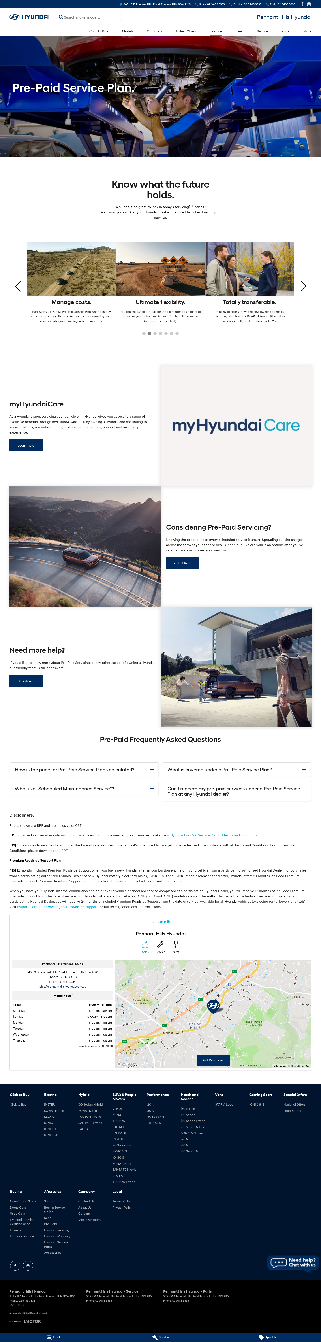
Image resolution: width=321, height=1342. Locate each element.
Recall (48, 1218)
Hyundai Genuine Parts (56, 1244)
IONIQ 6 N (256, 1104)
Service (262, 31)
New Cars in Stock (23, 1201)
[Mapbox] (127, 1064)
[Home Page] (29, 17)
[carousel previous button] (18, 286)
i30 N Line (188, 1108)
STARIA (118, 1176)
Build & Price (182, 563)
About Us (84, 1207)
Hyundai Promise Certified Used (22, 1222)
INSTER (49, 1104)
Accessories (52, 1252)
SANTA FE (119, 1127)
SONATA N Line (192, 1133)
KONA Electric (54, 1110)
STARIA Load (224, 1104)
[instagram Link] (309, 4)
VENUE (118, 1108)
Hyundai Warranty (57, 1236)
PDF (64, 850)
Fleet (239, 31)
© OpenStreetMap (299, 1066)
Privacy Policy (122, 1207)
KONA (117, 1115)
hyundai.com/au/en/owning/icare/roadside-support (57, 906)
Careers (84, 1213)
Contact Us (86, 1201)
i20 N (150, 1104)
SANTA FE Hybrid (90, 1123)
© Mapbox (279, 1066)
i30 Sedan (188, 1115)
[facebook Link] (302, 4)
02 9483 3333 (68, 977)
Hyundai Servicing (56, 1230)
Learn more (26, 445)
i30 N (150, 1110)
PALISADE (85, 1129)
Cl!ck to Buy (98, 31)
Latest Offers (186, 31)
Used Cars (17, 1213)
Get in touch (25, 681)
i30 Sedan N (155, 1116)
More (307, 31)
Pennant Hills (161, 921)
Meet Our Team (89, 1219)
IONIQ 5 (50, 1123)
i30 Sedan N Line (193, 1127)
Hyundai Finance (22, 1236)
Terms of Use (122, 1201)
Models (127, 31)
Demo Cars (18, 1207)
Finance (216, 31)
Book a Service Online (54, 1210)
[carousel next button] (303, 286)
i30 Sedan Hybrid (90, 1104)
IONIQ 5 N (51, 1135)
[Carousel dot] (144, 333)
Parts (285, 31)
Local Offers (292, 1110)
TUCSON (119, 1121)
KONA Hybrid (87, 1110)
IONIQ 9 (50, 1129)
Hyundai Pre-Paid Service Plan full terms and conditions (213, 835)
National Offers (294, 1104)
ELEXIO (49, 1116)
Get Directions (213, 1060)
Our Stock (154, 31)
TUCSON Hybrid (89, 1116)
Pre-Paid (50, 1224)
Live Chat (293, 1264)
